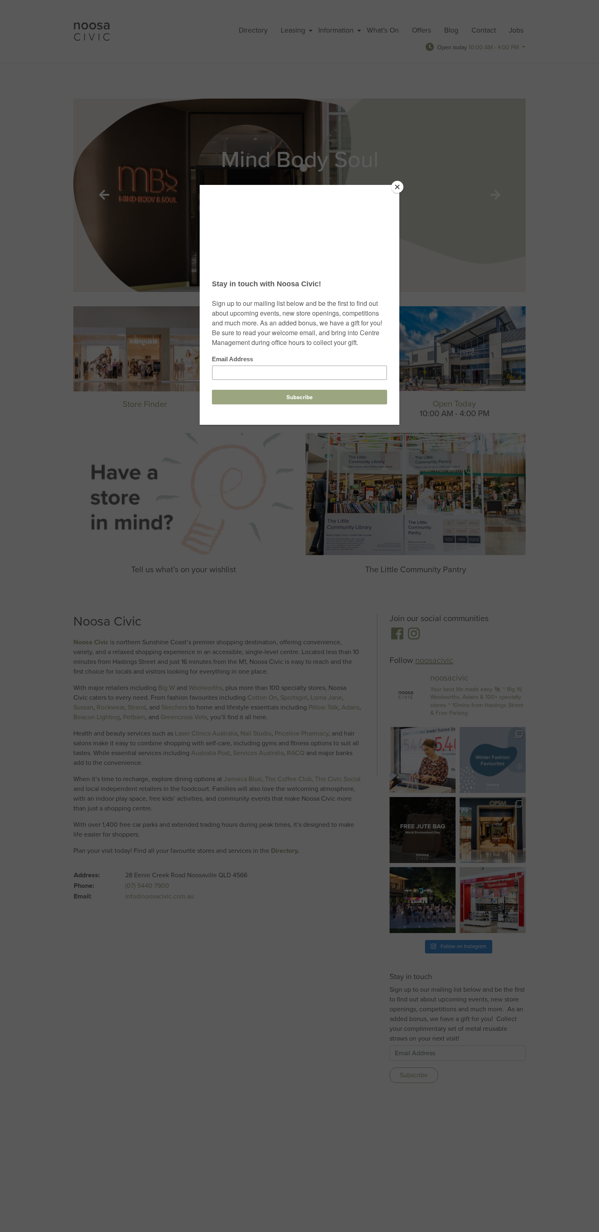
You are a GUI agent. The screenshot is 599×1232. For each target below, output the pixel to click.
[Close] (397, 187)
